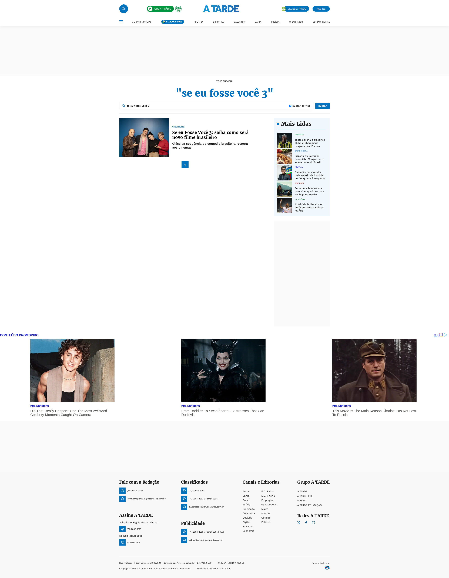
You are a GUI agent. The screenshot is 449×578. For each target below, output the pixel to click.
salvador (248, 526)
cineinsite (249, 509)
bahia (246, 495)
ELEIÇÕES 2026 (174, 22)
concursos (249, 513)
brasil (246, 500)
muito (264, 509)
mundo (265, 513)
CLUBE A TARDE (296, 8)
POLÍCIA (275, 22)
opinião (265, 517)
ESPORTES (218, 22)
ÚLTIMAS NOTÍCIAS (142, 22)
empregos (267, 500)
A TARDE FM (304, 496)
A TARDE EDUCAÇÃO (309, 505)
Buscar (322, 105)
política (265, 522)
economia (248, 530)
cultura (247, 517)
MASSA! (301, 500)
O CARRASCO (296, 22)
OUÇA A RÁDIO (162, 8)
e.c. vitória (268, 495)
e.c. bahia (267, 491)
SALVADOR (239, 22)
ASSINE (321, 8)
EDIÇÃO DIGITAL (321, 22)
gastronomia (269, 504)
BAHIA (258, 22)
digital (246, 522)
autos (246, 491)
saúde (246, 504)
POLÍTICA (198, 22)
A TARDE (302, 491)
